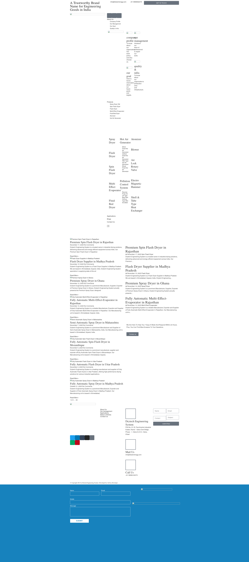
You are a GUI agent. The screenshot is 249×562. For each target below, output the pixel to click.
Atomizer (112, 116)
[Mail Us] (130, 444)
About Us (110, 19)
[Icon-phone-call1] (109, 15)
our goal (128, 74)
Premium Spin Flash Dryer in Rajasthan (91, 242)
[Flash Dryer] (111, 148)
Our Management (115, 24)
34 (77, 400)
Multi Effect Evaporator (115, 187)
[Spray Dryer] (111, 134)
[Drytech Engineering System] (130, 414)
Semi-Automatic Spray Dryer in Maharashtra (94, 322)
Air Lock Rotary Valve (134, 165)
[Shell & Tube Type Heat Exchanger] (133, 192)
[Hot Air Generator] (122, 134)
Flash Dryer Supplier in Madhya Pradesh (92, 261)
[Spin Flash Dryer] (111, 162)
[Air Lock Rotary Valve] (133, 155)
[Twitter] (72, 437)
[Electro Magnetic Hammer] (133, 175)
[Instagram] (87, 437)
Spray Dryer (112, 140)
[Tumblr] (82, 437)
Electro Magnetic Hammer (136, 183)
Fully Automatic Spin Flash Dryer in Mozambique (90, 343)
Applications (111, 216)
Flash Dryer (113, 109)
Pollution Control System (125, 184)
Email (103, 490)
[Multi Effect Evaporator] (111, 179)
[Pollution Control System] (122, 176)
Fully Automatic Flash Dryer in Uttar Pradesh (95, 364)
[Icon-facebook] (91, 437)
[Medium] (72, 442)
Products (110, 102)
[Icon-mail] (119, 15)
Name (72, 490)
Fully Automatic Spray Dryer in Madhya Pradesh (96, 383)
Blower (135, 149)
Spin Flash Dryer (115, 106)
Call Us (129, 472)
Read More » (74, 256)
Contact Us (111, 222)
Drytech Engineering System (136, 422)
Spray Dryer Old (115, 104)
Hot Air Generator (115, 118)
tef (126, 254)
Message (73, 506)
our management (141, 39)
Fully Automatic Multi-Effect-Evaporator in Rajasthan (93, 301)
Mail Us (129, 452)
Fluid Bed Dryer (115, 113)
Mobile (72, 499)
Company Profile (115, 21)
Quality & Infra (114, 28)
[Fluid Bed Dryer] (111, 196)
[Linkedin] (77, 437)
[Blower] (133, 145)
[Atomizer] (133, 134)
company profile (131, 39)
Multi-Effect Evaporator (117, 111)
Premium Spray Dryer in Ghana (87, 280)
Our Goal (113, 26)
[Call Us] (130, 465)
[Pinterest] (77, 442)
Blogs (109, 219)
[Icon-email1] (114, 15)
